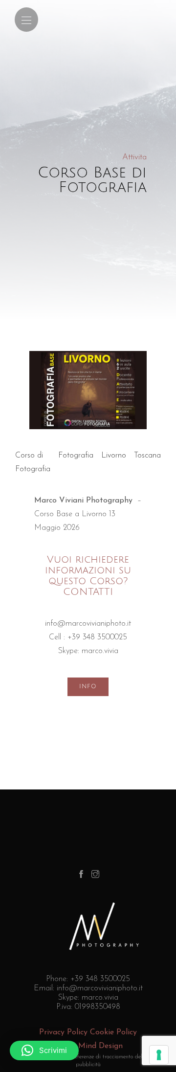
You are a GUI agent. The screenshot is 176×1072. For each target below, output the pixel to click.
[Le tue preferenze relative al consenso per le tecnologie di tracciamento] (159, 1055)
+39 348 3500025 (97, 637)
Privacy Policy (63, 1032)
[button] (44, 1050)
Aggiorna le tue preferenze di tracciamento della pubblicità (88, 1061)
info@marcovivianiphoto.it (88, 624)
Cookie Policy (113, 1032)
